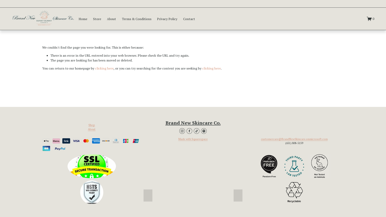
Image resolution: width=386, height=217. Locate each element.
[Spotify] (204, 131)
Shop (91, 125)
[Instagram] (182, 131)
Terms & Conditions (136, 19)
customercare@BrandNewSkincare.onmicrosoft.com (294, 139)
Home (83, 19)
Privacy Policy (167, 19)
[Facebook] (189, 131)
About (111, 19)
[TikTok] (196, 131)
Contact (189, 19)
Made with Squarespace (193, 139)
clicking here (104, 68)
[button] (148, 195)
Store (97, 19)
